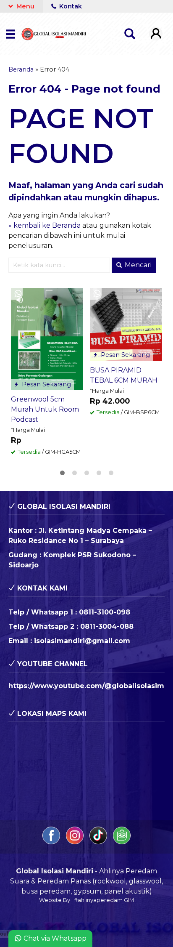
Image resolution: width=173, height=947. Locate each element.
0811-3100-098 (104, 612)
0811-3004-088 (107, 626)
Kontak (70, 6)
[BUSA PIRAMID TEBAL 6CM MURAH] (126, 324)
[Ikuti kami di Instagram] (75, 842)
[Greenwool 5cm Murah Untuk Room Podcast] (47, 339)
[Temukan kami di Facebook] (52, 842)
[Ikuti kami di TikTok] (99, 842)
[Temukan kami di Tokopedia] (122, 842)
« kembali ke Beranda (44, 225)
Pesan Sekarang (45, 384)
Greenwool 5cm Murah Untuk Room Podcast (45, 409)
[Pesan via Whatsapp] (18, 294)
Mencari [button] (137, 265)
